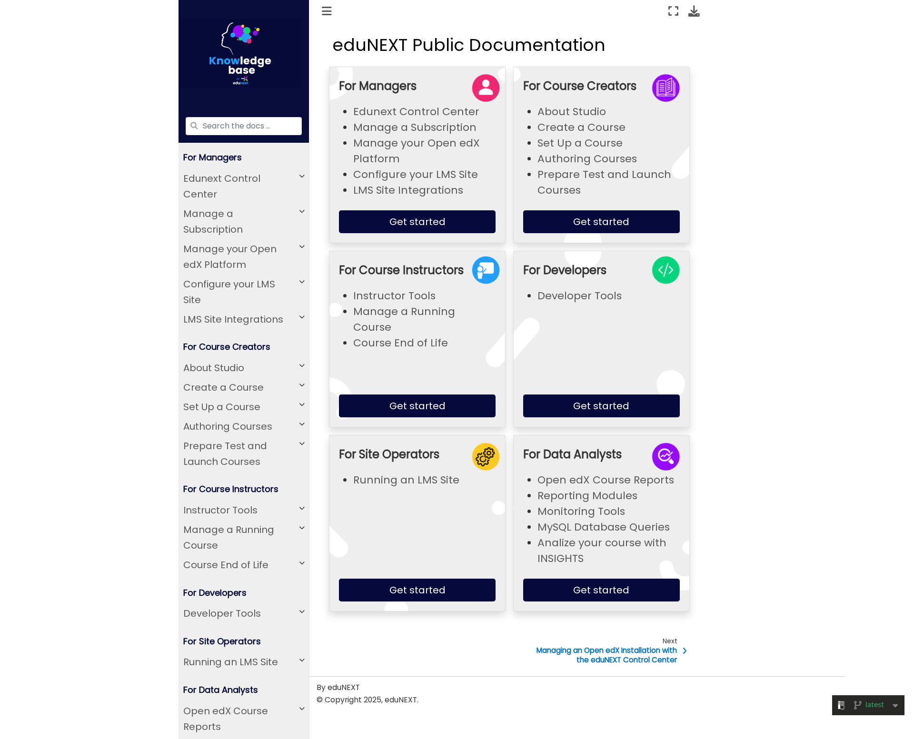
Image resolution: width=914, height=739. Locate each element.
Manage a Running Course (228, 537)
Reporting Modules (587, 495)
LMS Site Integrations (233, 319)
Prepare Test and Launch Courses (225, 453)
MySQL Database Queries (603, 527)
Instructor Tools (220, 510)
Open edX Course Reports (225, 718)
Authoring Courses (227, 426)
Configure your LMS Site (229, 291)
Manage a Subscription (213, 221)
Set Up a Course (221, 407)
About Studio (213, 367)
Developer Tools (222, 614)
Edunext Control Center (221, 186)
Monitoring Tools (581, 511)
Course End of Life (225, 565)
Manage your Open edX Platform (230, 256)
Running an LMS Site (230, 662)
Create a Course (223, 387)
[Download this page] (694, 11)
